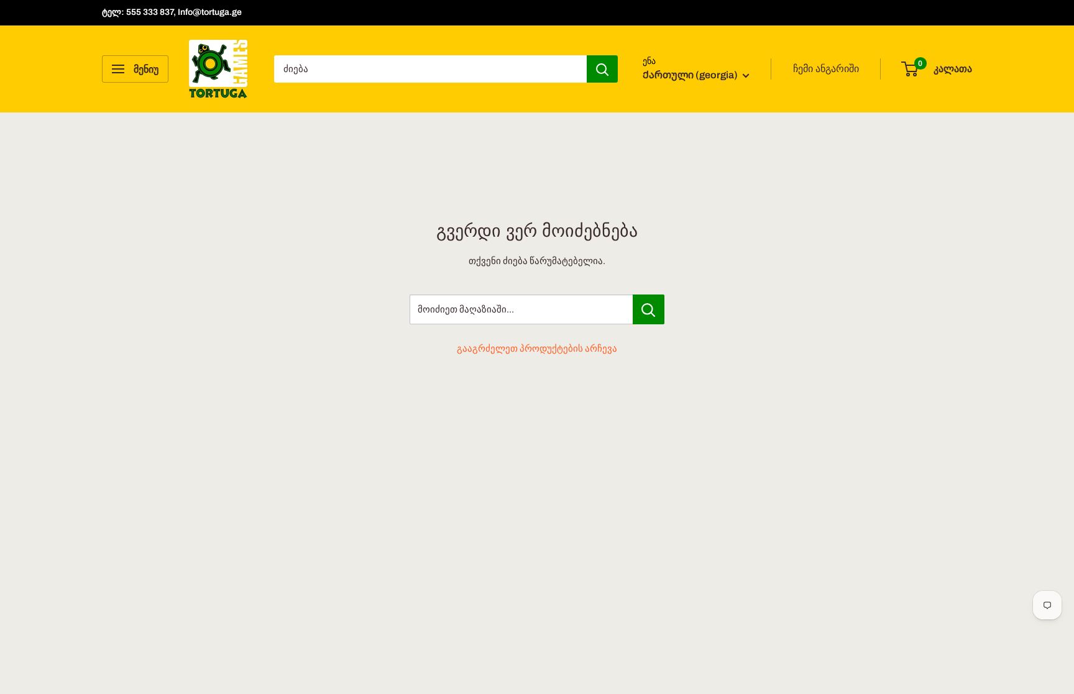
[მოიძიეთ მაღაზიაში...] (648, 309)
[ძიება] (602, 69)
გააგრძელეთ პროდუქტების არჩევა (537, 349)
